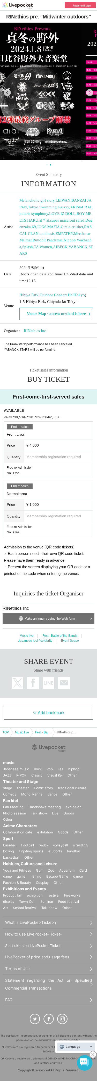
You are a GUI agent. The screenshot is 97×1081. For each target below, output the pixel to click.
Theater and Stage (20, 781)
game (21, 876)
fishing (36, 876)
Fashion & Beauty (17, 882)
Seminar (46, 901)
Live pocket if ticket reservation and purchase (18, 5)
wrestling (80, 845)
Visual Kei (55, 775)
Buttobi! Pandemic (48, 240)
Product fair (12, 895)
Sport (8, 838)
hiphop (73, 769)
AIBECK (60, 247)
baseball (9, 845)
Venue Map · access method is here (56, 313)
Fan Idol (10, 800)
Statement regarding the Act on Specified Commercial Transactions (48, 984)
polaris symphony (33, 213)
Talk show (39, 813)
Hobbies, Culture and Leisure (30, 863)
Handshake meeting (44, 807)
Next (89, 92)
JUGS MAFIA (48, 227)
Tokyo (79, 295)
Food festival (68, 901)
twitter (17, 683)
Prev (7, 92)
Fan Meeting (13, 807)
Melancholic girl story (37, 200)
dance (52, 794)
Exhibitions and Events (24, 888)
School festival (24, 908)
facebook (33, 683)
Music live (27, 636)
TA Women (43, 247)
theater (23, 788)
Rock (38, 769)
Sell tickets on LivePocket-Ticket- (33, 945)
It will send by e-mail (64, 683)
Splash (27, 247)
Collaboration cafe (17, 832)
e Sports (55, 851)
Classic (36, 775)
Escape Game (57, 876)
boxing (8, 851)
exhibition (73, 807)
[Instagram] (62, 1019)
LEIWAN (63, 200)
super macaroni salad (67, 220)
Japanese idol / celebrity (35, 640)
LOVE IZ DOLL (62, 213)
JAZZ (7, 775)
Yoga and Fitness (17, 870)
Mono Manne (32, 794)
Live (55, 813)
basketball (11, 857)
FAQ (8, 999)
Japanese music (16, 769)
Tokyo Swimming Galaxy (48, 207)
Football (27, 845)
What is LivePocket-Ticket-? (31, 922)
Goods (68, 813)
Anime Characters (20, 825)
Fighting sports (31, 851)
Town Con (27, 901)
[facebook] (48, 1019)
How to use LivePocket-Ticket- (33, 934)
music (8, 762)
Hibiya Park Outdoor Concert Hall (46, 295)
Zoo (51, 870)
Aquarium (66, 870)
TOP (6, 732)
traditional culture (72, 788)
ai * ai (44, 220)
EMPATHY (64, 233)
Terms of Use (17, 968)
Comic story (43, 788)
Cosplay (42, 882)
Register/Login (82, 5)
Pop (50, 769)
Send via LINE (48, 683)
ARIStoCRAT (81, 207)
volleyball (60, 845)
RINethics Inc (35, 331)
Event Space (70, 640)
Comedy (9, 794)
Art (5, 908)
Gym (39, 870)
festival (53, 895)
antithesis (47, 233)
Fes (60, 769)
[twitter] (35, 1019)
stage (7, 788)
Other (72, 775)
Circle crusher (72, 227)
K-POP (21, 775)
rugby (43, 845)
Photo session (14, 813)
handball (73, 851)
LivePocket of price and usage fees (37, 956)
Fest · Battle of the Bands (59, 636)
